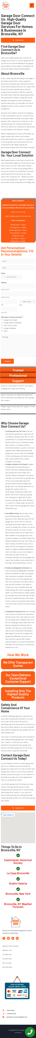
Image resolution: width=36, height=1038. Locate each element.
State (20, 305)
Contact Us (7, 361)
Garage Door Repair (10, 320)
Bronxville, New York (18, 893)
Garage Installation (10, 328)
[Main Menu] (32, 5)
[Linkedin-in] (17, 938)
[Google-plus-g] (12, 938)
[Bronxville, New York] (18, 889)
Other (6, 331)
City (2, 305)
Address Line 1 (5, 289)
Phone (3, 273)
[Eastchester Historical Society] (18, 855)
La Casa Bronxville (18, 873)
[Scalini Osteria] (18, 879)
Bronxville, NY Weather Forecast (18, 905)
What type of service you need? (12, 317)
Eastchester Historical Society (18, 861)
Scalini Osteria (18, 883)
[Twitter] (8, 938)
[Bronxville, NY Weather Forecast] (18, 899)
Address (4, 282)
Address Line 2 (5, 297)
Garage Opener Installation (13, 323)
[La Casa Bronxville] (18, 868)
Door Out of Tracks (10, 325)
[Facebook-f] (3, 938)
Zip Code (3, 312)
